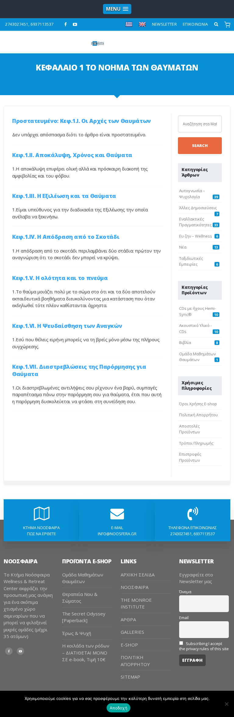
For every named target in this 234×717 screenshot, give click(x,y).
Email (184, 617)
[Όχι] (226, 704)
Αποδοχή (118, 707)
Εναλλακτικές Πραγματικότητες (195, 222)
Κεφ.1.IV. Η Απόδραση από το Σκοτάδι (65, 236)
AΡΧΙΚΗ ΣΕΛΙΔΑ (137, 575)
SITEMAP (130, 677)
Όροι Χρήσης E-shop (198, 404)
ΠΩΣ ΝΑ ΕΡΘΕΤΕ (41, 533)
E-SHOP (129, 645)
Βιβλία (185, 342)
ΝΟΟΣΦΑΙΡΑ (134, 587)
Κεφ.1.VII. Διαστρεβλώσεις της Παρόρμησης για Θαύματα (79, 370)
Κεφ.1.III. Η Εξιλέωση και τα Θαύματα (64, 195)
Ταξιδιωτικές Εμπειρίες (191, 261)
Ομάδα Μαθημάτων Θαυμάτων (197, 357)
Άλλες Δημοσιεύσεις (198, 207)
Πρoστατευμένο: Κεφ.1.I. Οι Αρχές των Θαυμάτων (81, 120)
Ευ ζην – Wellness (195, 236)
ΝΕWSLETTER (164, 24)
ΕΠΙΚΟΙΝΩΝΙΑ (195, 24)
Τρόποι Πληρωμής (196, 443)
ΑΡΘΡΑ (128, 619)
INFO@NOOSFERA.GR (117, 533)
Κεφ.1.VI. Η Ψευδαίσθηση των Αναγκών (67, 325)
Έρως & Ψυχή (76, 633)
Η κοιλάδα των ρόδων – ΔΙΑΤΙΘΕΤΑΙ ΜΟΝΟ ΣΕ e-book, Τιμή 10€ (85, 652)
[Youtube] (75, 24)
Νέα (182, 247)
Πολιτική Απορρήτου (198, 415)
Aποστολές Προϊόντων (189, 429)
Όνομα (185, 591)
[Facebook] (65, 24)
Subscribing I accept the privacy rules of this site (204, 646)
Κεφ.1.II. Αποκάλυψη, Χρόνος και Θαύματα (72, 155)
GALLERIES (132, 632)
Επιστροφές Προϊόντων (190, 457)
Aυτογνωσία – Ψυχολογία (192, 193)
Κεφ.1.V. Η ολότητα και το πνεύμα (60, 277)
